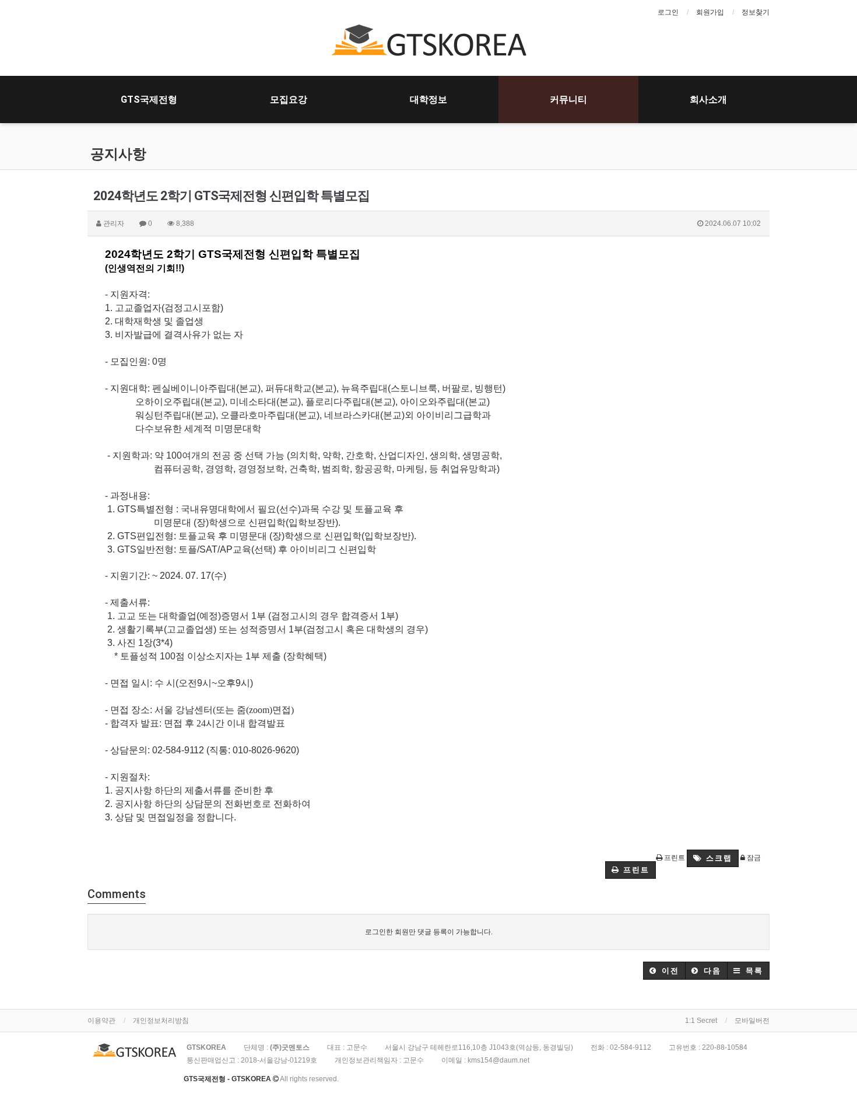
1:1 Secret (701, 1020)
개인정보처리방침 (161, 1020)
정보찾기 (756, 12)
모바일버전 (752, 1020)
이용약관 (101, 1020)
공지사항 (118, 154)
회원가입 (710, 12)
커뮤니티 (568, 99)
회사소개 (708, 99)
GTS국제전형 (149, 99)
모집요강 (288, 99)
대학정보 (428, 99)
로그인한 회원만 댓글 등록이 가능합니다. (429, 932)
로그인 (668, 12)
